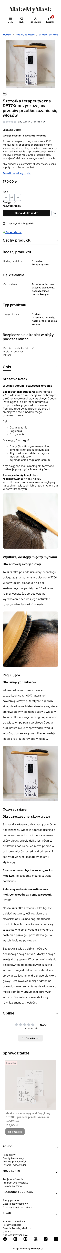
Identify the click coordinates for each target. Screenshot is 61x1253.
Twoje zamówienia (13, 1179)
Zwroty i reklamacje (13, 1158)
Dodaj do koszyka (26, 213)
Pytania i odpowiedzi (14, 1164)
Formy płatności (11, 1200)
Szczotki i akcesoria (48, 34)
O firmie (7, 1231)
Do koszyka (15, 1131)
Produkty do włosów (25, 34)
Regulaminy (9, 1154)
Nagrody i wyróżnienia (15, 1234)
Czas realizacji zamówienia (17, 1207)
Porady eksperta (12, 1224)
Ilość (5, 191)
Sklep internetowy (26, 1248)
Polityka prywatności (14, 1161)
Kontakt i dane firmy (14, 1221)
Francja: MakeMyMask (15, 1228)
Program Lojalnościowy (15, 1182)
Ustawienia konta (12, 1186)
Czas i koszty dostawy (15, 1203)
